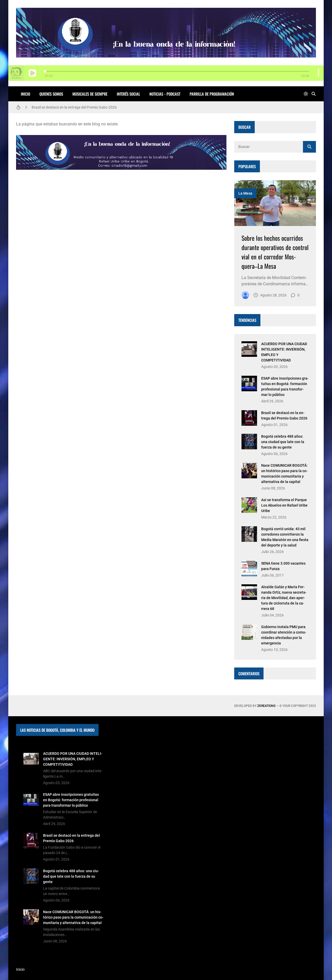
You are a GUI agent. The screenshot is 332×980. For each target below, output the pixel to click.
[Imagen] (275, 203)
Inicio (25, 94)
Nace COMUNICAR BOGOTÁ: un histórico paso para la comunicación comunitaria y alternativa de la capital (73, 917)
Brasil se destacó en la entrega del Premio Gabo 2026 (74, 106)
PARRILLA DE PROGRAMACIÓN (212, 94)
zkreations (266, 706)
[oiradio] (245, 295)
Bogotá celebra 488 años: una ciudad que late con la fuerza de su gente (282, 441)
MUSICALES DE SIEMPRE (89, 94)
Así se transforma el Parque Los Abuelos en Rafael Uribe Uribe (284, 505)
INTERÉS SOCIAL (128, 94)
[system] (305, 94)
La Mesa (245, 193)
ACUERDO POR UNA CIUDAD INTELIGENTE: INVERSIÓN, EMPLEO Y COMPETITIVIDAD (72, 758)
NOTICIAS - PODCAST (164, 94)
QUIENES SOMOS (51, 94)
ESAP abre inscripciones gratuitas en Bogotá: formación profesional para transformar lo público (71, 799)
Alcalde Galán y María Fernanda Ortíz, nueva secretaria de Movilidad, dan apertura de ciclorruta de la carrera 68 (284, 598)
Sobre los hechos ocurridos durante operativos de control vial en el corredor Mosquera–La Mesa (275, 252)
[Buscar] (313, 94)
